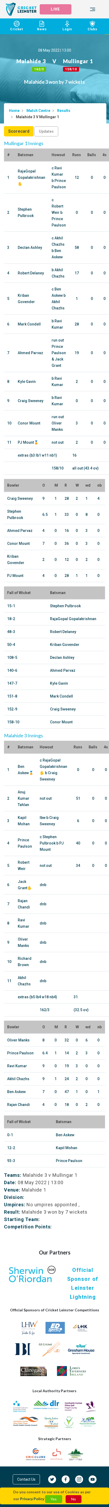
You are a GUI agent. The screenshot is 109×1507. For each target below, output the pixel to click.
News (42, 29)
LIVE (55, 9)
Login (67, 29)
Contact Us (26, 1479)
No (73, 1499)
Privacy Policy (32, 1498)
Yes (54, 1499)
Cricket (16, 29)
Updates (46, 131)
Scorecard (18, 131)
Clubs (92, 29)
